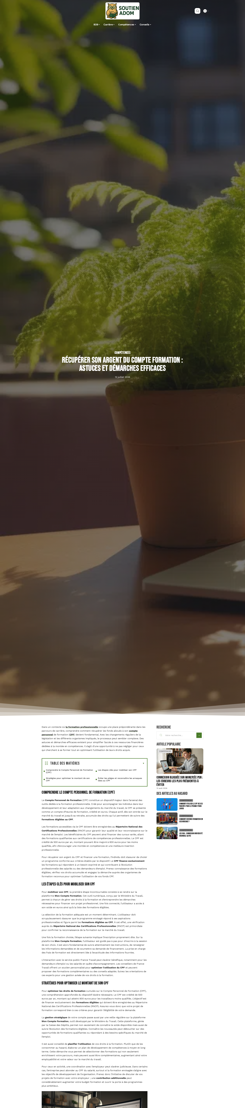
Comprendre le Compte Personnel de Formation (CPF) (69, 771)
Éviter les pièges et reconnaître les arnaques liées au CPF (120, 779)
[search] (197, 11)
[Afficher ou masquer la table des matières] (112, 763)
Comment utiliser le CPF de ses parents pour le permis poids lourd (191, 806)
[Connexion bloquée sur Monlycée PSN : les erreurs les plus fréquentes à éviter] (180, 761)
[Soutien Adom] (122, 10)
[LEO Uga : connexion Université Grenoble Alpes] (167, 833)
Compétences (123, 353)
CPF (72, 734)
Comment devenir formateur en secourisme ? (191, 820)
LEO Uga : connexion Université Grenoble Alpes (190, 834)
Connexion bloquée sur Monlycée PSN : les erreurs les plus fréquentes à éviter (180, 781)
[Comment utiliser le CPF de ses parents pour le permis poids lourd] (167, 804)
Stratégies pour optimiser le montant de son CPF (68, 779)
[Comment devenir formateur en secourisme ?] (167, 818)
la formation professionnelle (82, 727)
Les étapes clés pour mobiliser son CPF (117, 770)
